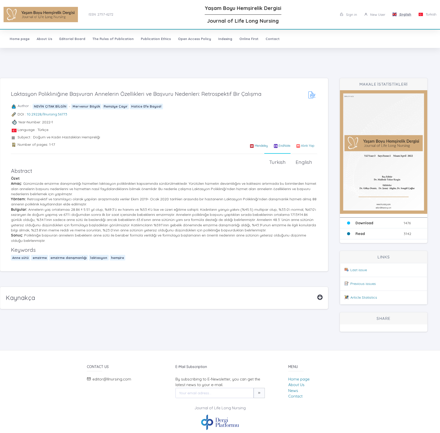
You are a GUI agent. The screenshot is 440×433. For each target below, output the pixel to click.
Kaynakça (20, 297)
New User (377, 14)
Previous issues (363, 283)
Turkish (430, 14)
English (404, 14)
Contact (273, 39)
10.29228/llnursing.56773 (47, 114)
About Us (44, 39)
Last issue (358, 270)
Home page (20, 39)
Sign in (351, 14)
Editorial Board (72, 39)
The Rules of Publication (113, 39)
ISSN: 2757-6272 (101, 14)
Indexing (225, 39)
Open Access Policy (194, 39)
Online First (248, 39)
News (293, 390)
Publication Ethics (156, 39)
